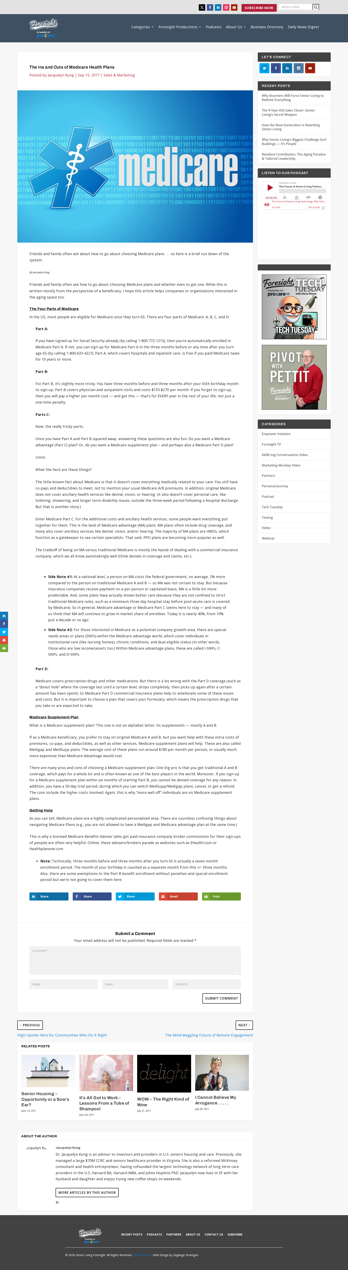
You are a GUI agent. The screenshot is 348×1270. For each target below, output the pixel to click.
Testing (267, 517)
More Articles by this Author (87, 1192)
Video (266, 528)
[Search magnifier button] (316, 7)
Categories (140, 26)
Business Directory (267, 26)
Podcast (268, 496)
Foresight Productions (177, 26)
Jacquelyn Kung (61, 75)
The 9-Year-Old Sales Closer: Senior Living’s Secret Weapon (288, 112)
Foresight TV (271, 444)
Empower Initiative (276, 434)
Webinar (268, 538)
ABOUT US (193, 1234)
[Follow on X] (202, 7)
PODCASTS (154, 1234)
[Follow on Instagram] (226, 7)
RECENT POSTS (131, 1234)
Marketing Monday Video (281, 465)
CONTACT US (214, 1234)
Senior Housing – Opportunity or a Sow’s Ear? (45, 1099)
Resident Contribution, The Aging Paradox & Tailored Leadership (294, 156)
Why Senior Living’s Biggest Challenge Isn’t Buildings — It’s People (294, 141)
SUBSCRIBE (235, 1234)
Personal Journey (275, 486)
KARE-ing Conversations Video (285, 455)
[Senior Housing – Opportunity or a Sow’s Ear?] (48, 1071)
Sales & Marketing (119, 75)
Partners (268, 475)
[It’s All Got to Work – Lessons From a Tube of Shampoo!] (106, 1073)
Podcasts (214, 26)
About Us (234, 26)
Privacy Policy (142, 1255)
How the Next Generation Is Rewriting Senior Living (291, 127)
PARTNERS (173, 1234)
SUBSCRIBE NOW (259, 8)
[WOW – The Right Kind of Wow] (164, 1074)
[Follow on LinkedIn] (218, 7)
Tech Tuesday (272, 507)
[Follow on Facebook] (210, 7)
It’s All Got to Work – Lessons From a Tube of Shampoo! (104, 1103)
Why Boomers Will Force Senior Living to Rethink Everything (293, 97)
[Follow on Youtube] (234, 7)
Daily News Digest (303, 26)
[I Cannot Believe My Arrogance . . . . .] (222, 1073)
